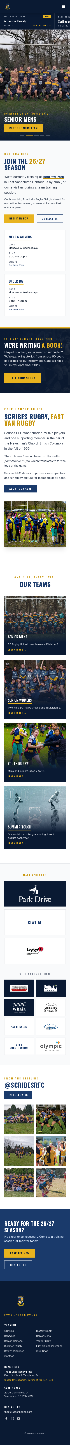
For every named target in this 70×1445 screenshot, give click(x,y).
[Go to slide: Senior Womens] (36, 135)
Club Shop (42, 1351)
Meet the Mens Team (23, 128)
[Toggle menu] (63, 6)
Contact (9, 1356)
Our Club (9, 1331)
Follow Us (20, 1095)
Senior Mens (43, 1336)
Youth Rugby (43, 1341)
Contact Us (50, 218)
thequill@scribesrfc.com (18, 1411)
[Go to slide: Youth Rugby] (42, 135)
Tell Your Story (22, 378)
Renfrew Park (53, 177)
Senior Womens (13, 1341)
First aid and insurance (49, 1346)
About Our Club (20, 488)
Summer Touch (13, 1346)
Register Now (19, 218)
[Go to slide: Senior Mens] (29, 135)
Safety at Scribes (14, 1351)
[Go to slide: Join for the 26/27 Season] (22, 135)
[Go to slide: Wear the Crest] (48, 135)
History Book (44, 1331)
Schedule (9, 1336)
